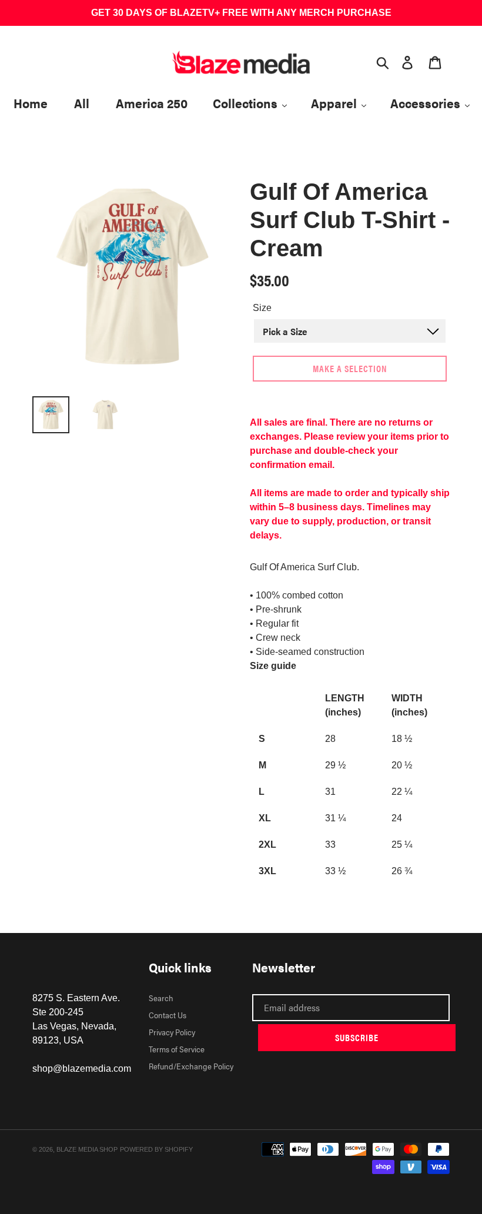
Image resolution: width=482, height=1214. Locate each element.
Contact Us (167, 1015)
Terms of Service (177, 1049)
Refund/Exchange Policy (191, 1066)
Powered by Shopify (156, 1149)
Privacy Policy (172, 1032)
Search (161, 998)
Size (262, 308)
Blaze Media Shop (87, 1149)
